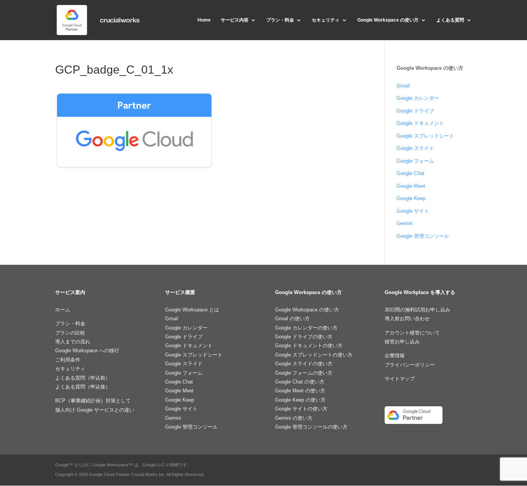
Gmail (403, 86)
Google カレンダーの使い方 (306, 328)
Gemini (404, 223)
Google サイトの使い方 (301, 409)
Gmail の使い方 (292, 318)
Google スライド (415, 148)
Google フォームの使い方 (304, 373)
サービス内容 (234, 20)
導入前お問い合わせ (407, 318)
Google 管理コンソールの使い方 (311, 427)
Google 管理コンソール (423, 236)
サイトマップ (400, 379)
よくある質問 (450, 20)
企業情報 (395, 355)
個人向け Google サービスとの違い (94, 410)
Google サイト (413, 211)
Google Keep (411, 198)
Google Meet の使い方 (300, 391)
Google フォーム (415, 161)
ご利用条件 (67, 360)
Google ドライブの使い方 (304, 337)
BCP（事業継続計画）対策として (93, 401)
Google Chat (410, 173)
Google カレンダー (418, 98)
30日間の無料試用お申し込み (417, 310)
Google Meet (411, 186)
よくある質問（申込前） (82, 378)
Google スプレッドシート (425, 136)
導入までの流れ (72, 342)
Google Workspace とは (192, 310)
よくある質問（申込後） (82, 387)
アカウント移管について (412, 333)
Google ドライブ (415, 111)
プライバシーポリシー (410, 365)
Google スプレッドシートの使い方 (314, 355)
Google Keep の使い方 (300, 400)
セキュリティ (326, 20)
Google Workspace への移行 (87, 350)
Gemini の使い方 (293, 418)
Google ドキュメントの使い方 (309, 345)
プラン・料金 (280, 20)
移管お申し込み (402, 342)
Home (204, 20)
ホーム (62, 310)
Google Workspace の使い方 (388, 20)
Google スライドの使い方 (304, 364)
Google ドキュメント (420, 123)
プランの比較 (70, 333)
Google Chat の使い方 (299, 382)
